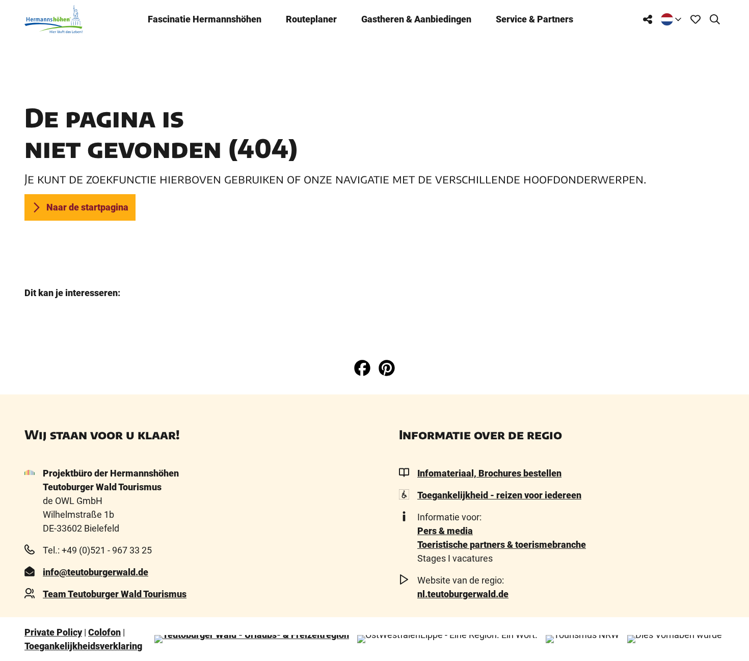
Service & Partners (534, 19)
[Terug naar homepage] (53, 19)
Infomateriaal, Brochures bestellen (489, 473)
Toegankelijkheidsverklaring (83, 646)
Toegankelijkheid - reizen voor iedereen (499, 495)
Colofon (104, 632)
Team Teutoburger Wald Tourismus (114, 594)
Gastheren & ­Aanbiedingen (416, 19)
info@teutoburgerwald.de (95, 572)
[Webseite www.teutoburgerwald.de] (251, 639)
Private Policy (53, 632)
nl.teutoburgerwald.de (463, 594)
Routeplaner (311, 19)
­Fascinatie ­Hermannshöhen (204, 19)
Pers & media (445, 530)
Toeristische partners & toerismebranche (501, 544)
